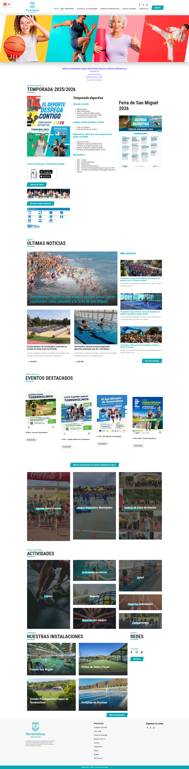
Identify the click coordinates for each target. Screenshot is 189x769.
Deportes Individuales (140, 604)
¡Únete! (157, 8)
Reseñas (136, 659)
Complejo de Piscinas (94, 702)
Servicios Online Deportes (40, 203)
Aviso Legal (97, 731)
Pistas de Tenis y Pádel (95, 667)
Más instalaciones (117, 715)
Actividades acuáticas (94, 572)
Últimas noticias (46, 243)
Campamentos (140, 622)
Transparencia (98, 747)
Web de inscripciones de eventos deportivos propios (94, 465)
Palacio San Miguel (41, 669)
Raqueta (94, 596)
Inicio (56, 9)
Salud (140, 577)
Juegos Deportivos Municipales (94, 507)
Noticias (81, 9)
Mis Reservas (98, 758)
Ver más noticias (152, 361)
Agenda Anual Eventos (48, 508)
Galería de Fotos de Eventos (140, 507)
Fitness (48, 596)
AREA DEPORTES (67, 9)
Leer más (33, 362)
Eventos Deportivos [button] (109, 9)
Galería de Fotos (36, 184)
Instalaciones (129, 9)
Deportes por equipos (94, 620)
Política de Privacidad (100, 735)
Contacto (143, 9)
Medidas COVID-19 (100, 739)
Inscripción (31, 440)
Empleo (96, 750)
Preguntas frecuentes (100, 727)
